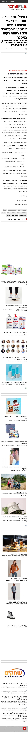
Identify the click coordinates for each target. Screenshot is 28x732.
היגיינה (4, 212)
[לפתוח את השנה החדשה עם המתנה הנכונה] (14, 372)
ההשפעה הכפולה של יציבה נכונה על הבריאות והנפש (16, 307)
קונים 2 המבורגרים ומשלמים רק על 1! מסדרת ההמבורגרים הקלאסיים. (14, 556)
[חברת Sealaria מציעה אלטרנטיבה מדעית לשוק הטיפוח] (14, 506)
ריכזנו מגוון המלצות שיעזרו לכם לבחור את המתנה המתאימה (14, 384)
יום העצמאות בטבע (21, 492)
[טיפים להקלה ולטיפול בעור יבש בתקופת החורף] (14, 322)
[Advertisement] (14, 241)
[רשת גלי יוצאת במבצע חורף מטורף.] (14, 615)
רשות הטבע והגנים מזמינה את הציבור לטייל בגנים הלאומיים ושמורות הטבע (14, 494)
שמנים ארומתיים (12, 210)
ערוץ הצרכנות (22, 215)
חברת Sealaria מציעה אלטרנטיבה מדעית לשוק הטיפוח (15, 518)
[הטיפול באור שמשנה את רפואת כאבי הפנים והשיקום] (14, 456)
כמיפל (4, 210)
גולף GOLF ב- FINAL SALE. (19, 579)
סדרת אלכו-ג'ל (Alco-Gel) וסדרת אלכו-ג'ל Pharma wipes (15, 283)
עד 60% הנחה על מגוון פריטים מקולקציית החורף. (16, 603)
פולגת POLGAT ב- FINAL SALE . (17, 602)
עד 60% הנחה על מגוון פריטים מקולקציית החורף (16, 580)
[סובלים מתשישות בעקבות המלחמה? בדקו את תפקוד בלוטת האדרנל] (14, 347)
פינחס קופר (15, 215)
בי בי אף (24, 210)
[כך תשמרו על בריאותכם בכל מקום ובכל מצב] (14, 270)
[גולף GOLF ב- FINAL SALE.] (14, 568)
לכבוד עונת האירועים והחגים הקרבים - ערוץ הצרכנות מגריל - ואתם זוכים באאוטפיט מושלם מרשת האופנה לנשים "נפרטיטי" (14, 720)
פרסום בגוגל (7, 729)
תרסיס (13, 212)
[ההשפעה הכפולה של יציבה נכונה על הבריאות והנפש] (14, 295)
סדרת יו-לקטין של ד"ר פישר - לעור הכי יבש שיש (17, 336)
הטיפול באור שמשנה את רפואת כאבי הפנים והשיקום (14, 468)
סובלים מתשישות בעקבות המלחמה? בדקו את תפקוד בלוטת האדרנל (14, 358)
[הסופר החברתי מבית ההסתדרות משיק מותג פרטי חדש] (14, 431)
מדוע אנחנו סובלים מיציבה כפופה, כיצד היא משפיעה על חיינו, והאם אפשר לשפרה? (15, 310)
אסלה (8, 212)
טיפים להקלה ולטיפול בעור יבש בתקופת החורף (15, 333)
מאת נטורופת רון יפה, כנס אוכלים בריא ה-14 (17, 361)
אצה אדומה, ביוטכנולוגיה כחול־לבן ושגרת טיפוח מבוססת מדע (15, 521)
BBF (19, 210)
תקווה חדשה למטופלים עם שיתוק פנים (18, 470)
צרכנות (8, 215)
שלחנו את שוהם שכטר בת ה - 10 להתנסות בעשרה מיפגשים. (14, 687)
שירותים (24, 212)
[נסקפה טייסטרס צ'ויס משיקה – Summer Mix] (14, 406)
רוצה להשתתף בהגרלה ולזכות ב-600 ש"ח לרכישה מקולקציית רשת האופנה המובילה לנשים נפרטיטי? (15, 715)
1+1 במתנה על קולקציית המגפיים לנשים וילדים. (17, 627)
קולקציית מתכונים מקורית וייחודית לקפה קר (18, 420)
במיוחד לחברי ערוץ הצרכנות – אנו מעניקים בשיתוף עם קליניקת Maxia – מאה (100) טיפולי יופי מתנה (14, 698)
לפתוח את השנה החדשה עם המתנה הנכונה (14, 383)
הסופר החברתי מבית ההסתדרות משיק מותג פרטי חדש (14, 443)
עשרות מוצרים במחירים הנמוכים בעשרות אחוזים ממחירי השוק (14, 445)
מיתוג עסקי (12, 731)
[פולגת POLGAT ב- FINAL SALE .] (14, 591)
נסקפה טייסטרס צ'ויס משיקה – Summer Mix (15, 418)
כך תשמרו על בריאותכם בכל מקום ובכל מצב (14, 281)
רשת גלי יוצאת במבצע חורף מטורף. (16, 625)
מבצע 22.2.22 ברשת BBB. (19, 554)
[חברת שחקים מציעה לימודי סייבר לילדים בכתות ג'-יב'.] (14, 673)
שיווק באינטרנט (13, 729)
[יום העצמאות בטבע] (14, 481)
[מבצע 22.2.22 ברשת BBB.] (14, 543)
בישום (18, 212)
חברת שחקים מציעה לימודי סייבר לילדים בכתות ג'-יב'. (15, 684)
